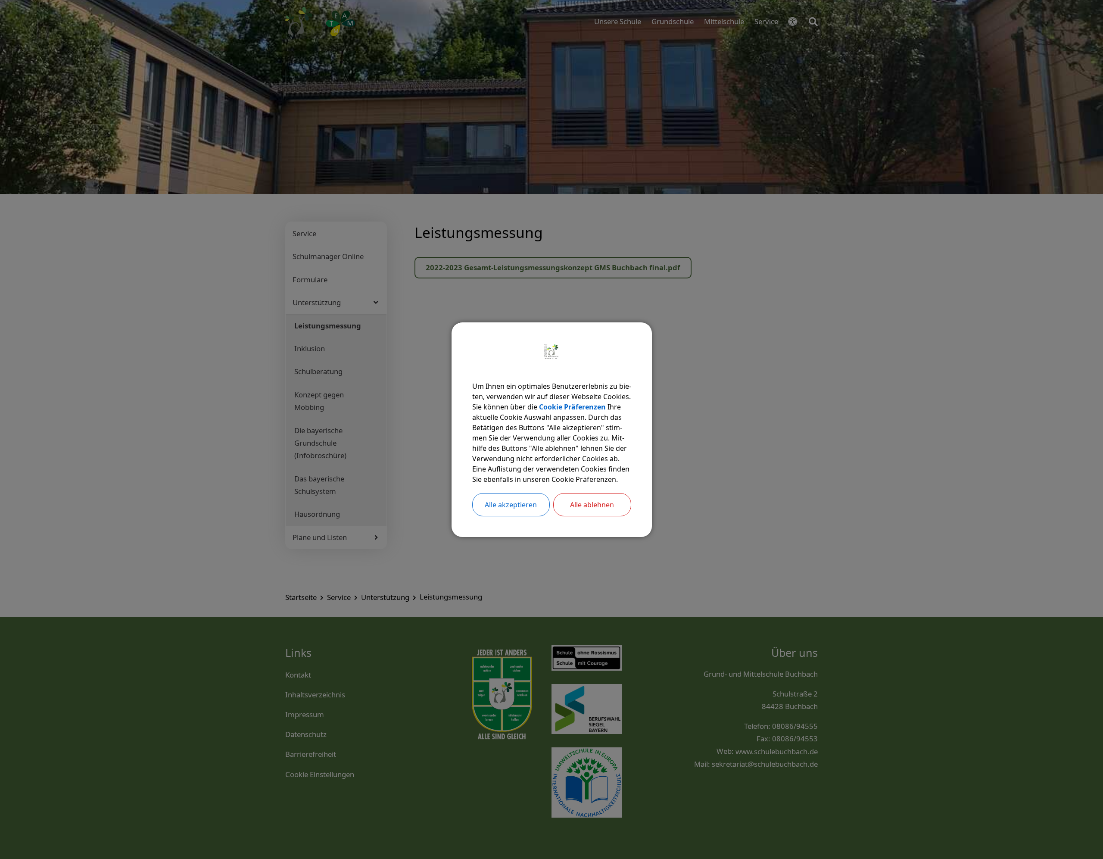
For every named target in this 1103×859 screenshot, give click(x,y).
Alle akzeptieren (511, 504)
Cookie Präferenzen (572, 407)
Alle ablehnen (592, 504)
